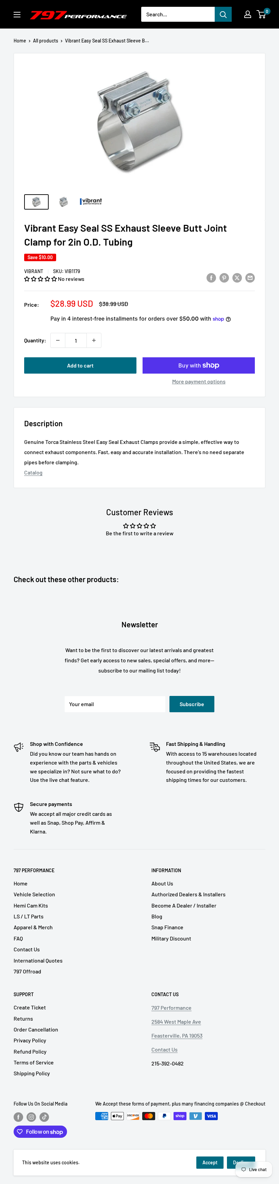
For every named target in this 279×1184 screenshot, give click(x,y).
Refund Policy (30, 1051)
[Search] (223, 14)
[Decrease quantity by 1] (58, 340)
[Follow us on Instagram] (31, 1117)
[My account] (247, 14)
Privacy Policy (30, 1040)
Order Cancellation (36, 1029)
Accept (209, 1162)
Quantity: (35, 340)
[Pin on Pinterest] (224, 277)
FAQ (18, 938)
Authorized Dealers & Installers (188, 894)
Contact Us (27, 949)
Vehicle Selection (34, 894)
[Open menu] (17, 14)
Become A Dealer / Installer (183, 905)
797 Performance (171, 1007)
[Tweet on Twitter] (237, 277)
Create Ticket (30, 1007)
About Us (162, 883)
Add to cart (80, 365)
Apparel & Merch (33, 927)
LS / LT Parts (29, 916)
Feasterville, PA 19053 (176, 1035)
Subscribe (192, 704)
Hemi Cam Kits (31, 905)
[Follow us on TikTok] (44, 1117)
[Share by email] (250, 277)
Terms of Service (34, 1062)
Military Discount (171, 938)
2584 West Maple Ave (176, 1021)
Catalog (33, 472)
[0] (261, 14)
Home (20, 40)
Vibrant (33, 271)
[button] (41, 278)
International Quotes (38, 960)
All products (45, 40)
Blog (156, 916)
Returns (23, 1018)
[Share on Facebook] (211, 277)
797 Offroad (27, 971)
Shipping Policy (32, 1073)
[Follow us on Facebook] (18, 1117)
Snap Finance (167, 927)
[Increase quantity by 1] (94, 340)
